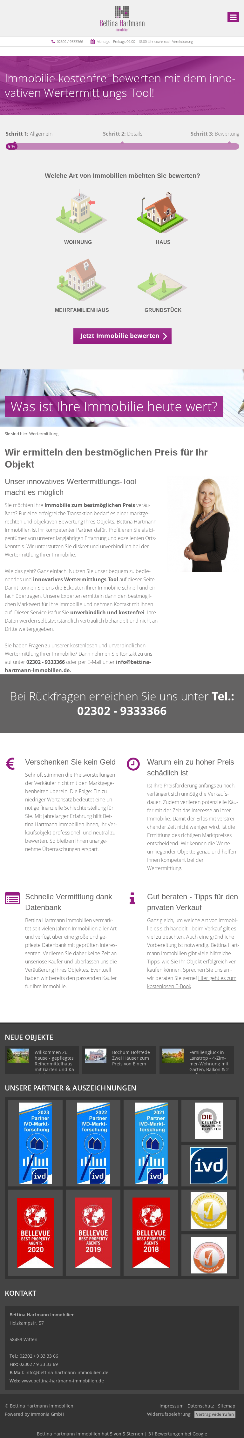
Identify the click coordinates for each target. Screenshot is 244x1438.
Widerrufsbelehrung (169, 1414)
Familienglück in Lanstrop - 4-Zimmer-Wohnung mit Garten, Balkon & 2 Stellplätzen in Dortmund (209, 1066)
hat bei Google (122, 1434)
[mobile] (233, 17)
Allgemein (29, 133)
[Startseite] (122, 18)
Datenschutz (200, 1406)
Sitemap (226, 1406)
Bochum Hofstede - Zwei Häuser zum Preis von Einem (132, 1058)
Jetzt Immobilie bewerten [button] (119, 336)
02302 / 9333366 (70, 41)
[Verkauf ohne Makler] (132, 902)
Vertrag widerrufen (215, 1414)
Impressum (171, 1406)
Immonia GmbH (47, 1414)
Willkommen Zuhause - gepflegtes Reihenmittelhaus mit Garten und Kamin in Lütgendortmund (55, 1066)
